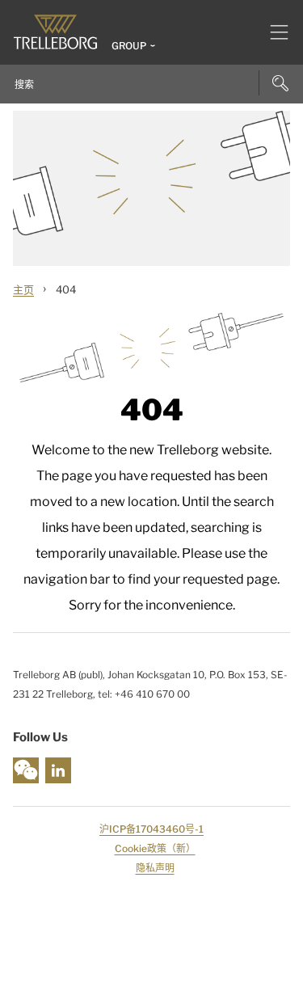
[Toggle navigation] (272, 32)
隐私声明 (155, 868)
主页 (23, 289)
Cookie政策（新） (155, 848)
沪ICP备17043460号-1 (151, 829)
